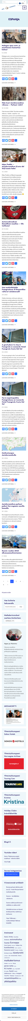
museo (6, 963)
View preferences (14, 1017)
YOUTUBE (7, 862)
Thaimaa (12, 975)
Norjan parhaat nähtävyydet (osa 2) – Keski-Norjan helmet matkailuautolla (14, 889)
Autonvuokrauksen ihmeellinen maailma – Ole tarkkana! (13, 223)
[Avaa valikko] (24, 7)
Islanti (16, 947)
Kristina (7, 797)
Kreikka (21, 950)
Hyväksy (14, 1009)
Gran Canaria (7, 945)
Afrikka (11, 937)
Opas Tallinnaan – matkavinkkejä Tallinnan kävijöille (13, 920)
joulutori (19, 947)
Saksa (13, 968)
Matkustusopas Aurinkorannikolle (9, 454)
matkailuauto (7, 957)
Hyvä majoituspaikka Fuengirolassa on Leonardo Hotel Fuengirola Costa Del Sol (13, 401)
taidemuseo (7, 973)
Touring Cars (9, 778)
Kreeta (16, 950)
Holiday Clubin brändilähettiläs (10, 812)
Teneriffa (6, 975)
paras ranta (8, 966)
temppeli (18, 973)
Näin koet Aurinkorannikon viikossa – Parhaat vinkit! (13, 104)
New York (10, 963)
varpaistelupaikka (11, 978)
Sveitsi (15, 971)
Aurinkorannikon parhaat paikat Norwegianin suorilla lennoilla (13, 506)
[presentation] (14, 36)
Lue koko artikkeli (9, 82)
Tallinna (14, 973)
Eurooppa (14, 942)
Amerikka (16, 937)
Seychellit (17, 968)
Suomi (11, 971)
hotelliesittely (9, 947)
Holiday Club (19, 945)
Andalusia (6, 939)
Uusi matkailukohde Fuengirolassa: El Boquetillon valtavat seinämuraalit (13, 289)
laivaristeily (14, 955)
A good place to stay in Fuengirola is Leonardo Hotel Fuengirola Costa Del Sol (14, 346)
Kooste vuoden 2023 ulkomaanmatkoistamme (12, 551)
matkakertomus (12, 960)
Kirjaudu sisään (6, 592)
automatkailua (16, 939)
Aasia (6, 937)
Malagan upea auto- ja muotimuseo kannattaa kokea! (11, 47)
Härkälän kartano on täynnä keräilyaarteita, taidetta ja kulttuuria (14, 912)
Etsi (21, 607)
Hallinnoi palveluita (14, 1004)
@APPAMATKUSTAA (12, 874)
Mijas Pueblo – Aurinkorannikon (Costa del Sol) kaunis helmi (13, 166)
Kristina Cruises (8, 953)
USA (22, 975)
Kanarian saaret (9, 950)
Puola (15, 966)
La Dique (6, 955)
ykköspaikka (10, 981)
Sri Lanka (6, 971)
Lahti (9, 955)
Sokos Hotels (9, 734)
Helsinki (13, 945)
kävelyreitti (18, 952)
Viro (20, 978)
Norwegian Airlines (12, 756)
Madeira (20, 955)
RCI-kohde (8, 968)
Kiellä (14, 1013)
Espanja (6, 943)
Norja (14, 963)
